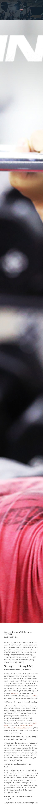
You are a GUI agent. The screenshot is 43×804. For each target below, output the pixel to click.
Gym (16, 637)
